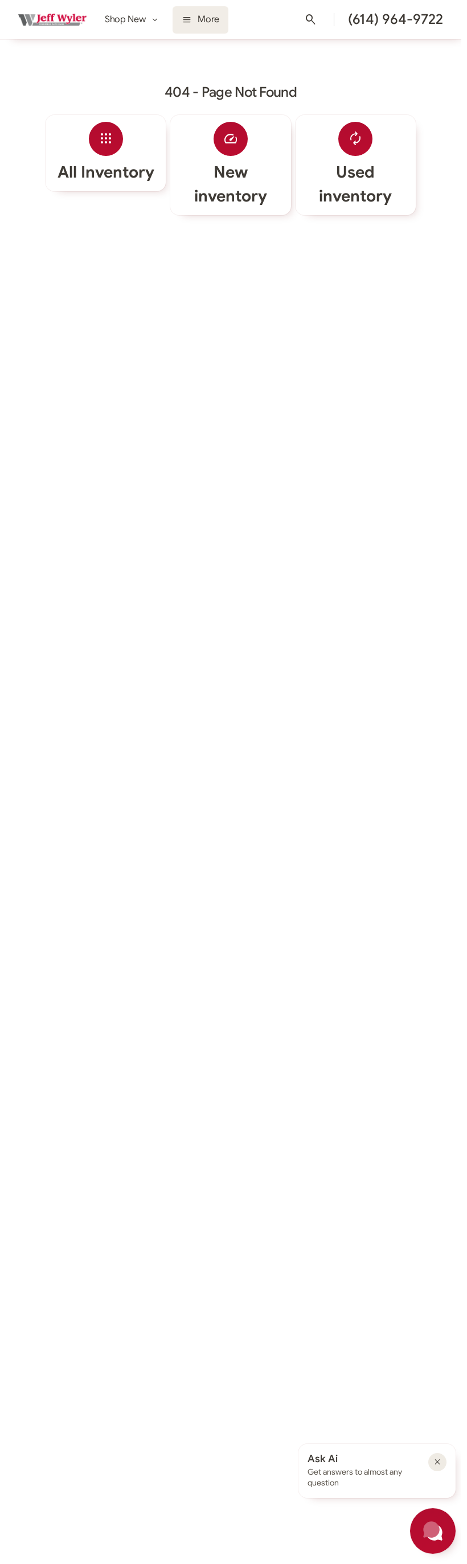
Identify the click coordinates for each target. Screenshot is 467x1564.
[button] (437, 1462)
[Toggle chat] (433, 1531)
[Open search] (311, 20)
